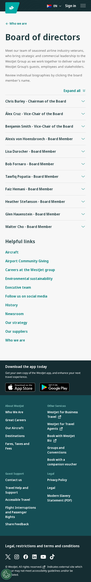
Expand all (72, 90)
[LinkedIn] (34, 556)
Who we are (18, 23)
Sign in (70, 5)
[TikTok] (52, 556)
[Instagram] (16, 556)
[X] (8, 556)
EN (55, 6)
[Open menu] (83, 5)
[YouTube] (43, 556)
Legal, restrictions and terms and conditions (42, 545)
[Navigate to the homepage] (13, 7)
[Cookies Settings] (6, 574)
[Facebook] (25, 556)
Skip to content (4, 8)
